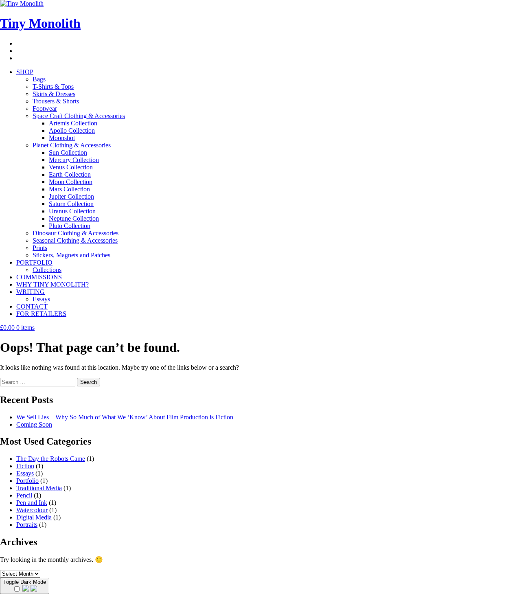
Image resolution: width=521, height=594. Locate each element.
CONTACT (32, 306)
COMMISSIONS (39, 277)
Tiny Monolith (40, 23)
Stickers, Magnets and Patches (71, 255)
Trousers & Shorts (56, 101)
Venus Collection (71, 167)
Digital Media (34, 517)
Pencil (24, 495)
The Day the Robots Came (50, 458)
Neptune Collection (74, 218)
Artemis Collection (73, 123)
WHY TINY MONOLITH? (52, 284)
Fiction (25, 465)
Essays (41, 299)
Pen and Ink (31, 502)
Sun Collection (68, 152)
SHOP (24, 71)
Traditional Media (39, 487)
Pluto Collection (69, 225)
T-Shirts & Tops (53, 86)
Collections (47, 269)
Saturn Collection (71, 203)
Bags (39, 79)
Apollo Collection (72, 130)
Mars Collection (69, 189)
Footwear (45, 108)
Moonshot (62, 137)
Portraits (26, 524)
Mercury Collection (74, 159)
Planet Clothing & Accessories (72, 145)
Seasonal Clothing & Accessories (75, 240)
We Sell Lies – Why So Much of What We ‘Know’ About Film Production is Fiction (124, 417)
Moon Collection (70, 181)
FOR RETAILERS (41, 313)
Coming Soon (34, 424)
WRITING (30, 291)
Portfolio (27, 480)
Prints (40, 247)
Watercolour (32, 509)
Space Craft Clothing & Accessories (79, 115)
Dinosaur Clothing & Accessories (75, 233)
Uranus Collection (72, 211)
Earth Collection (70, 174)
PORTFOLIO (34, 262)
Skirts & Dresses (54, 93)
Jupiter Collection (71, 196)
